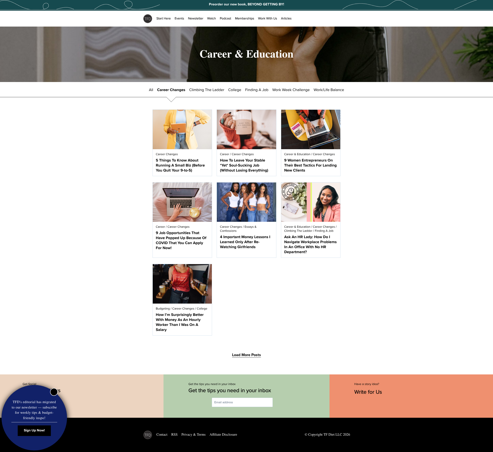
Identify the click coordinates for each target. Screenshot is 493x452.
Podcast (225, 18)
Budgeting (163, 309)
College (234, 90)
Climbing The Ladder (206, 90)
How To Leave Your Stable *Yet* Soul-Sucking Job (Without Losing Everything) (244, 165)
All (151, 90)
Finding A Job (256, 90)
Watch (211, 18)
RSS (174, 434)
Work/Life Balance (329, 90)
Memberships (244, 18)
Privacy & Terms (193, 434)
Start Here (163, 18)
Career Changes (171, 90)
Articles (286, 18)
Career (224, 154)
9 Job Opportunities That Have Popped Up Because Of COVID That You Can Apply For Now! (181, 240)
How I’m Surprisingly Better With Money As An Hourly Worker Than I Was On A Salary (180, 322)
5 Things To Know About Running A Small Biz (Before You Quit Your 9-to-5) (180, 165)
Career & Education (297, 154)
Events (179, 18)
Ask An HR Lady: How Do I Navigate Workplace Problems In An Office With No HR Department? (310, 244)
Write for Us (368, 392)
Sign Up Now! (34, 431)
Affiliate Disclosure (223, 434)
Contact (161, 434)
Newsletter (195, 18)
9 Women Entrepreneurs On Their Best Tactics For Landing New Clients (310, 165)
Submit (278, 402)
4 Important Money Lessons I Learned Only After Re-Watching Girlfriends (245, 242)
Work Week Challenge (291, 90)
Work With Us (267, 18)
